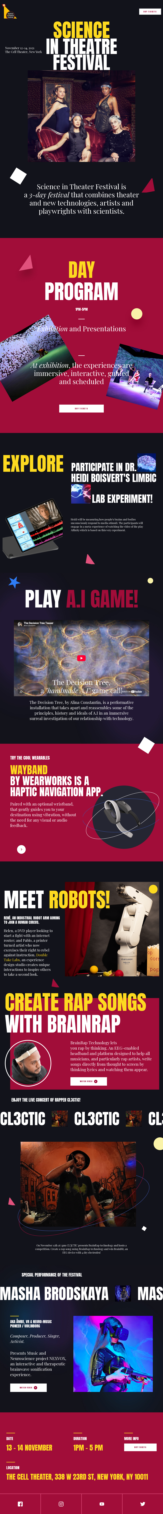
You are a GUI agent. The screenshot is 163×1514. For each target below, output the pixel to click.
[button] (21, 849)
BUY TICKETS (150, 11)
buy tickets (140, 1447)
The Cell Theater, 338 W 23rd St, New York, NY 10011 (77, 1476)
